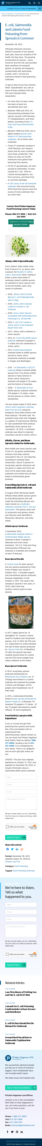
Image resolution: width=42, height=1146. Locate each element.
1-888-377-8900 (19, 1116)
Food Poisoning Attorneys (24, 871)
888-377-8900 (18, 214)
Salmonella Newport (23, 350)
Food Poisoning (19, 13)
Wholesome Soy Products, (16, 677)
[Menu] (39, 3)
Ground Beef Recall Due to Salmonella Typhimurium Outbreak (18, 1040)
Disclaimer (24, 1141)
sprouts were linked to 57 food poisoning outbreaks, (20, 136)
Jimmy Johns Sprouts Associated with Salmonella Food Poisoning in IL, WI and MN (22, 316)
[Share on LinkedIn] (17, 850)
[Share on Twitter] (12, 850)
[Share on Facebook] (7, 850)
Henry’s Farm (14, 649)
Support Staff (10, 1141)
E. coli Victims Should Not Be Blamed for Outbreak (19, 1025)
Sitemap (17, 1141)
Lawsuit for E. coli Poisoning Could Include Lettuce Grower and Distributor (20, 1009)
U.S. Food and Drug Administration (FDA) (21, 124)
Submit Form (13, 837)
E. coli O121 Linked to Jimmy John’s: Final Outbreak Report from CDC (20, 325)
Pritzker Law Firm (12, 862)
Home (3, 13)
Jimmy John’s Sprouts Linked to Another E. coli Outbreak (20, 306)
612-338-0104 (15, 1122)
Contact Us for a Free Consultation (21, 8)
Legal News (10, 13)
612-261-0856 (16, 1119)
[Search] (34, 3)
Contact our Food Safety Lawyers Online (22, 223)
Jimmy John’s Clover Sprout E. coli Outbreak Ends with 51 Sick (21, 297)
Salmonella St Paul (25, 388)
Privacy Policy (32, 1141)
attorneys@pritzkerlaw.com (23, 1125)
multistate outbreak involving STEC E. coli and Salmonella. (20, 507)
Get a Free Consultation (18, 1087)
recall (13, 564)
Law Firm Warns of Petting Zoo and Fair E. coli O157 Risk (21, 993)
